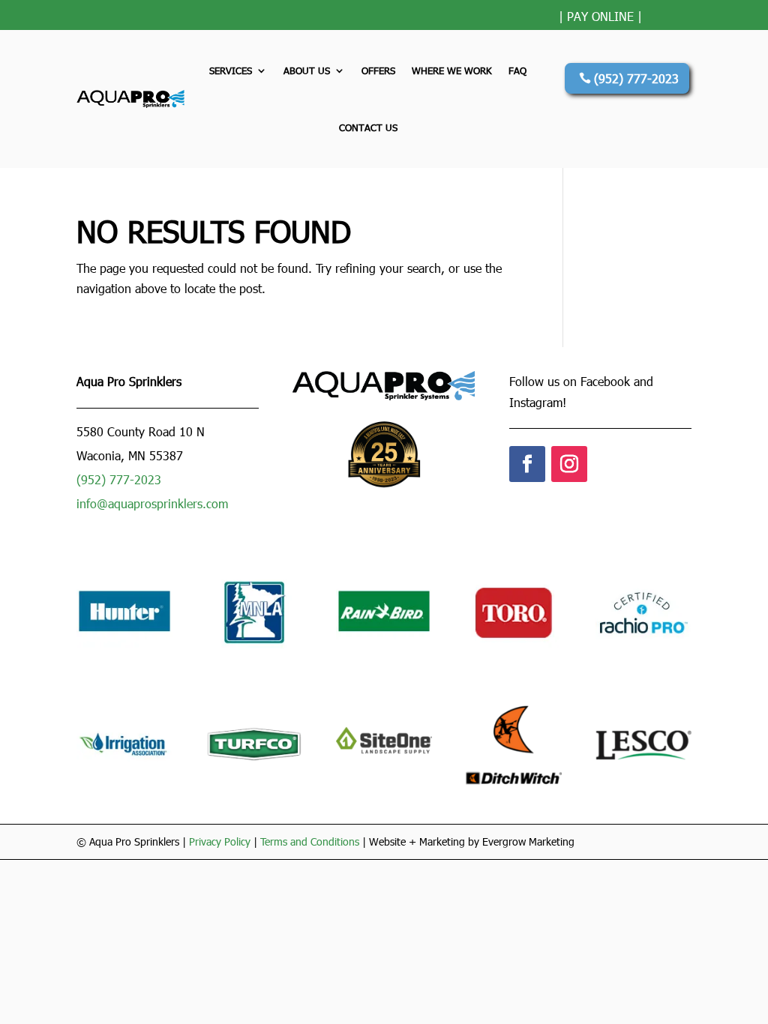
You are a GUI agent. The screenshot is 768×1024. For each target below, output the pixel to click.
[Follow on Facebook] (527, 464)
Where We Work (452, 70)
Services (230, 70)
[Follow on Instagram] (569, 464)
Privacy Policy (219, 841)
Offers (378, 70)
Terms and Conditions (309, 841)
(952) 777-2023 (636, 78)
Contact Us (368, 127)
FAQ (517, 70)
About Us (307, 70)
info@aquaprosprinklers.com (152, 503)
